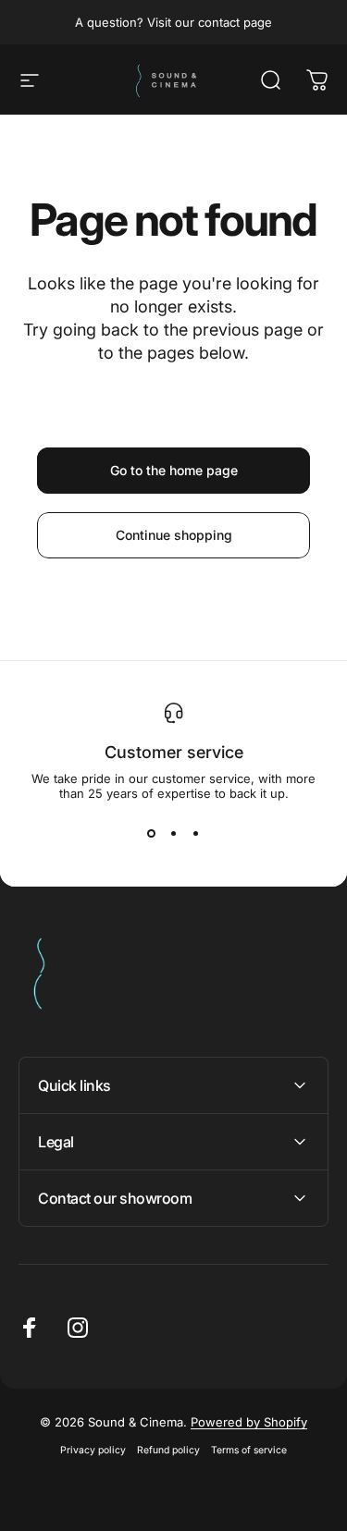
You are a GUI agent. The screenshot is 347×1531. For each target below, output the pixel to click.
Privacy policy (93, 1450)
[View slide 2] (174, 834)
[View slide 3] (196, 834)
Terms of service (249, 1450)
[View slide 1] (152, 834)
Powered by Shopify (249, 1422)
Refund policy (168, 1450)
